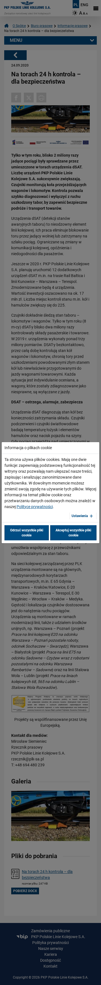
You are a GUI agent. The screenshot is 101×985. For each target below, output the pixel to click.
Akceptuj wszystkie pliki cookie (73, 532)
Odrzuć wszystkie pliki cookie (26, 532)
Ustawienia (80, 516)
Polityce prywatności (35, 506)
